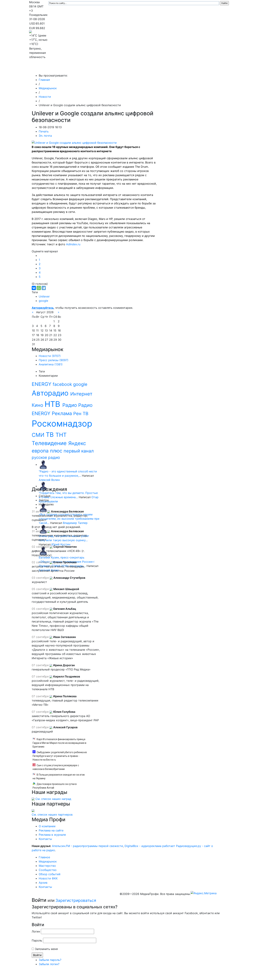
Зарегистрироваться (76, 900)
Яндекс (77, 443)
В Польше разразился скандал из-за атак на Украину (59, 776)
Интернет (81, 394)
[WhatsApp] (39, 288)
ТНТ (61, 435)
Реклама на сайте (51, 830)
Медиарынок (82, 68)
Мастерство (104, 68)
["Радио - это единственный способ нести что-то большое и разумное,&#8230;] (43, 464)
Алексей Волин (49, 480)
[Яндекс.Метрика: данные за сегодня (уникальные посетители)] (204, 893)
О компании (47, 826)
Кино (38, 405)
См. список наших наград (53, 799)
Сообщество (127, 68)
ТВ (51, 434)
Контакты (207, 68)
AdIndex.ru (73, 244)
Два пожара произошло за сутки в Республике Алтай (55, 786)
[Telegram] (44, 288)
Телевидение (50, 443)
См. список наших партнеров (52, 814)
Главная (44, 79)
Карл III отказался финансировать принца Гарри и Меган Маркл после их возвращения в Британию (59, 743)
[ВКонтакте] (34, 288)
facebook (63, 384)
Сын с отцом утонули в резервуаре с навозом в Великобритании (56, 767)
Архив (191, 68)
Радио (70, 405)
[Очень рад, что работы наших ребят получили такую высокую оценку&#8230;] (43, 529)
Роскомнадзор (62, 423)
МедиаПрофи (43, 68)
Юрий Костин (60, 544)
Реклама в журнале (52, 834)
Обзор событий (151, 68)
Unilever (44, 296)
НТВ (53, 404)
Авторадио (51, 393)
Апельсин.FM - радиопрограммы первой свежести (87, 846)
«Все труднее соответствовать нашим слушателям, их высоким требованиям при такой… (69, 519)
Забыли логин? (49, 964)
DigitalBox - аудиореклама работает (150, 846)
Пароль (37, 940)
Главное (64, 68)
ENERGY (42, 384)
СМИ (39, 435)
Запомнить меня (46, 949)
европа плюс (48, 451)
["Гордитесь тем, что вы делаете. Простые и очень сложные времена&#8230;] (43, 486)
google (43, 300)
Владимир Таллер (75, 523)
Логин (36, 931)
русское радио (46, 457)
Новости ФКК (174, 68)
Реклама (62, 413)
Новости (45, 96)
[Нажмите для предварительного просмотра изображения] (74, 142)
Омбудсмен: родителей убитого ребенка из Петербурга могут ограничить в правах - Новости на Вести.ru (60, 756)
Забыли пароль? (50, 960)
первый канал (79, 451)
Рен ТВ (80, 413)
